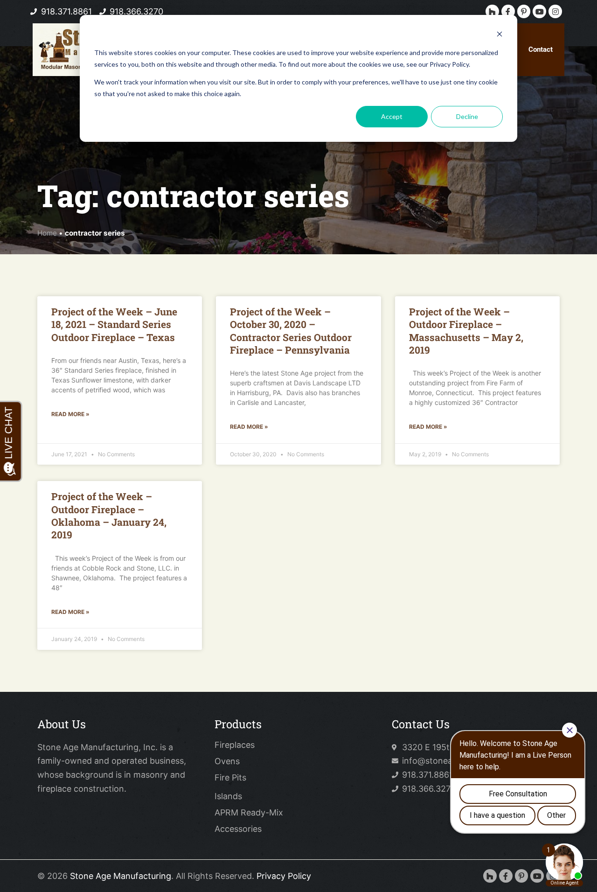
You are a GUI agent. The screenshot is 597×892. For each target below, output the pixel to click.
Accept (392, 116)
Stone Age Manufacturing (120, 876)
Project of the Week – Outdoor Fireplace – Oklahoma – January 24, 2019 (109, 515)
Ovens (227, 761)
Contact (540, 49)
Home (47, 233)
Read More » (70, 414)
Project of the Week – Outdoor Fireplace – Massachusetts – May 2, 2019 (466, 330)
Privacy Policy (284, 876)
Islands (228, 796)
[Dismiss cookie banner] (499, 35)
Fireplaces (235, 745)
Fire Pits (230, 777)
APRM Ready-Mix (249, 812)
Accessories (238, 829)
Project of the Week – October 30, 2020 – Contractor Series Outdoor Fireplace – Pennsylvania (291, 330)
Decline (467, 116)
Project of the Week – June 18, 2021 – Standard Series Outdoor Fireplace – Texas (114, 324)
